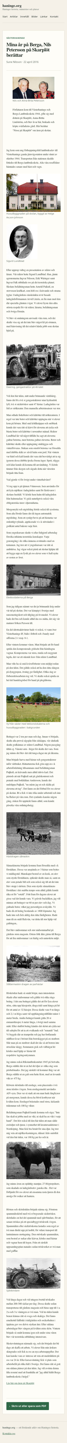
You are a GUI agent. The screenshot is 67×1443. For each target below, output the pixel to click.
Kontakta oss (8, 1433)
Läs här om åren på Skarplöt (20, 1383)
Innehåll (24, 16)
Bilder (34, 16)
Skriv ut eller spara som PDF (27, 1406)
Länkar (44, 16)
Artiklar (14, 16)
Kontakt (54, 16)
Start (4, 16)
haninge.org (12, 5)
